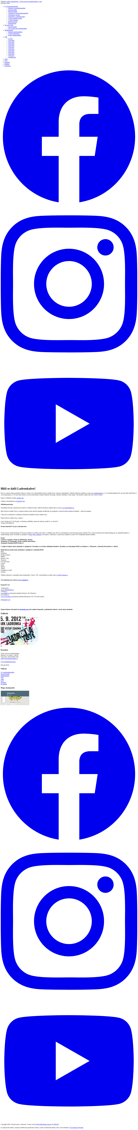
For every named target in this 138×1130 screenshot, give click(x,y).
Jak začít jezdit (9, 25)
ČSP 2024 (11, 44)
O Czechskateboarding (11, 6)
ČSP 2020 (11, 50)
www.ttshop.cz (5, 593)
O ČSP (10, 38)
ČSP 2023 (11, 45)
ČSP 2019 (11, 52)
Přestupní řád (12, 23)
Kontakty (7, 62)
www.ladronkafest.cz (97, 493)
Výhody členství (13, 20)
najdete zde (20, 498)
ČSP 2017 (11, 55)
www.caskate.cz (23, 580)
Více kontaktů (5, 662)
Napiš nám (12, 662)
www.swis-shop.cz (6, 596)
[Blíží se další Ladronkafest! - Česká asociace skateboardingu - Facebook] (69, 205)
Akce (6, 59)
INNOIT (56, 1124)
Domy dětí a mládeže (35, 534)
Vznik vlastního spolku (15, 18)
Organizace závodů (14, 15)
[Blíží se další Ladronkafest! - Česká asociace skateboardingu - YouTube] (69, 484)
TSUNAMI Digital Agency (43, 1124)
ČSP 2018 (11, 54)
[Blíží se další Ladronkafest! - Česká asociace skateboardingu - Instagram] (69, 362)
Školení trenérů (12, 11)
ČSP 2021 (11, 49)
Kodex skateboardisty (14, 35)
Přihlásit (7, 64)
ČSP (6, 37)
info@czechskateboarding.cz (9, 658)
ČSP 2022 (11, 47)
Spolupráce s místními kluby (16, 16)
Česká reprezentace (14, 33)
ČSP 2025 (11, 42)
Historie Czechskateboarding (16, 8)
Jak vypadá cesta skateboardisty (17, 28)
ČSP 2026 (11, 40)
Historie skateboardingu (15, 32)
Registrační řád (12, 22)
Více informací (73, 1127)
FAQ (6, 61)
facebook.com (20, 501)
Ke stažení (4, 684)
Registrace (8, 66)
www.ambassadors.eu (7, 590)
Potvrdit (80, 1127)
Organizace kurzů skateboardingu (18, 13)
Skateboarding (9, 30)
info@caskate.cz (63, 575)
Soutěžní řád (12, 57)
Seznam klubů (12, 10)
